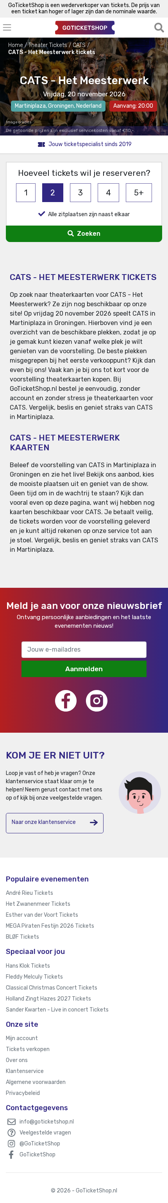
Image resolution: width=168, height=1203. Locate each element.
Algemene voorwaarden (36, 1082)
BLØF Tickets (22, 937)
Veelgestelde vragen (45, 1132)
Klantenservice (25, 1071)
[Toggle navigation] (25, 27)
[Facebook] (66, 700)
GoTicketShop (37, 1154)
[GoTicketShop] (85, 28)
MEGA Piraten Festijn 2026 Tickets (50, 926)
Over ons (17, 1060)
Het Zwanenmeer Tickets (38, 904)
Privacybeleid (23, 1093)
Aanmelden (84, 669)
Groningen (61, 106)
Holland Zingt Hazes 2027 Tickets (48, 998)
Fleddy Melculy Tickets (34, 977)
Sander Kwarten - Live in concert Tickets (57, 1009)
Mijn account (22, 1038)
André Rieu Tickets (29, 893)
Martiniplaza (30, 106)
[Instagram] (96, 700)
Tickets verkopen (28, 1049)
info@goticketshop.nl (47, 1121)
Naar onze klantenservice (44, 822)
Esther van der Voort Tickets (42, 915)
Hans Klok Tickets (28, 966)
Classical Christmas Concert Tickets (51, 987)
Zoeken (87, 233)
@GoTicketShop (40, 1143)
